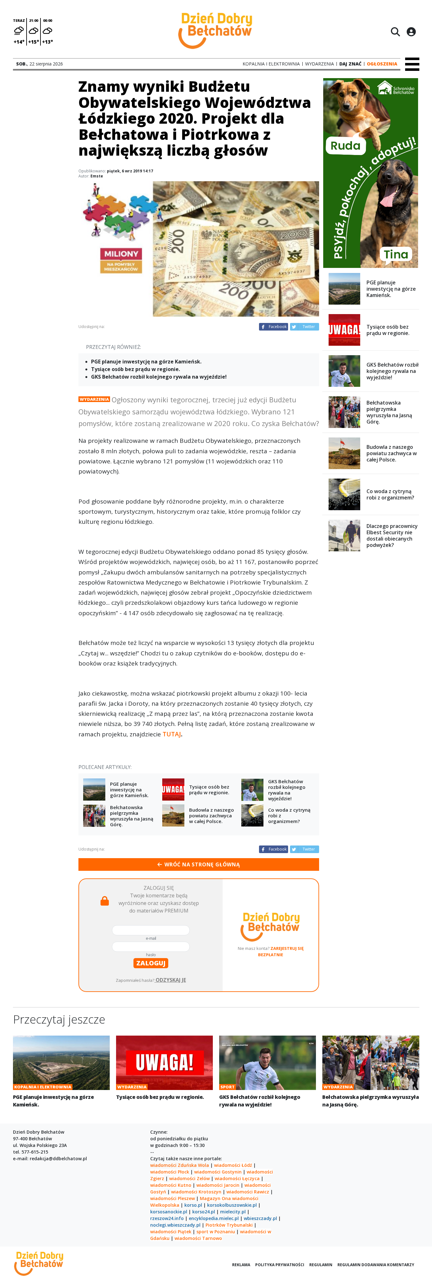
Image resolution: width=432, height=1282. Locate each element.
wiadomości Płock (169, 1172)
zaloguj (150, 963)
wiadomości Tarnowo (198, 1238)
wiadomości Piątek (170, 1232)
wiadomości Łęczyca (237, 1178)
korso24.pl (203, 1212)
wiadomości (245, 1198)
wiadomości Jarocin (217, 1185)
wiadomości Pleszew (172, 1198)
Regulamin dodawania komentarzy (375, 1264)
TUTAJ (172, 734)
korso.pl (193, 1205)
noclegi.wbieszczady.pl (175, 1225)
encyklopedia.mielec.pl (214, 1218)
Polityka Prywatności (279, 1264)
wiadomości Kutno (170, 1185)
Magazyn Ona (215, 1198)
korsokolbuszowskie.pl (232, 1205)
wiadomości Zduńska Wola (179, 1165)
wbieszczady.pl (260, 1218)
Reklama (241, 1264)
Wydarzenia (94, 399)
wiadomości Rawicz (247, 1192)
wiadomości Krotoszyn (196, 1192)
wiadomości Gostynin (218, 1172)
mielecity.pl (233, 1212)
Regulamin (320, 1264)
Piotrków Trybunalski (229, 1225)
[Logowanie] (411, 32)
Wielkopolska (164, 1205)
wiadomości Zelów (189, 1178)
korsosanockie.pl (168, 1212)
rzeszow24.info (167, 1218)
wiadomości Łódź (233, 1165)
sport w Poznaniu (215, 1232)
